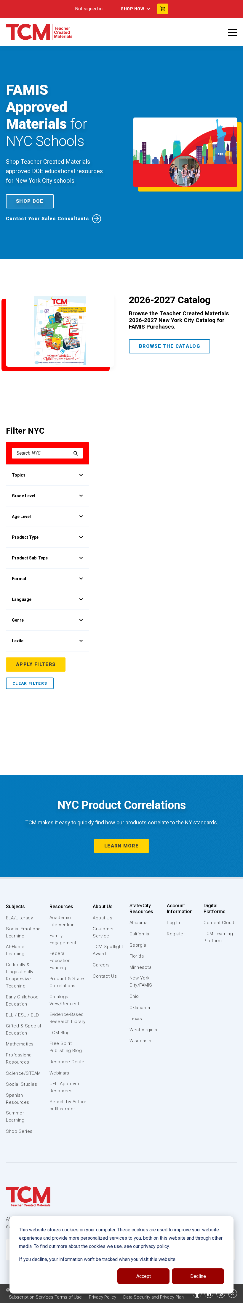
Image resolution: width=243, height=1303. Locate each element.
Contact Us (105, 976)
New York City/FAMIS (141, 981)
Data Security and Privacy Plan (153, 1297)
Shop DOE (30, 201)
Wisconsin (140, 1040)
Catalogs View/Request (64, 1000)
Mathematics (20, 1044)
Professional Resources (19, 1058)
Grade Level (23, 495)
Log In (173, 922)
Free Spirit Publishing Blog (65, 1047)
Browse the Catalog (169, 346)
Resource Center (67, 1061)
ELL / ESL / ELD (22, 1015)
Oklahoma (140, 1007)
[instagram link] (220, 1293)
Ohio (134, 996)
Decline (198, 1276)
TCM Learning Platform (218, 937)
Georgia (138, 945)
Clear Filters (29, 683)
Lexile (17, 640)
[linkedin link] (208, 1293)
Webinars (59, 1073)
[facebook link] (197, 1293)
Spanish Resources (17, 1099)
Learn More (121, 846)
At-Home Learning (15, 950)
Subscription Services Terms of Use (45, 1297)
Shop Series (19, 1131)
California (139, 934)
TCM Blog (59, 1032)
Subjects (15, 906)
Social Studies (21, 1084)
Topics (18, 475)
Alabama (139, 922)
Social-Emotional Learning (23, 932)
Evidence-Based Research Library (67, 1018)
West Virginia (143, 1029)
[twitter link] (232, 1293)
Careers (101, 965)
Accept (143, 1276)
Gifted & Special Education (23, 1029)
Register (176, 934)
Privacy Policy (102, 1297)
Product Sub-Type (30, 558)
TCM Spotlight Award (108, 950)
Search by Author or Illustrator (68, 1105)
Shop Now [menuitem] (132, 9)
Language (21, 599)
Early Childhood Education (22, 1000)
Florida (137, 956)
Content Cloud (219, 922)
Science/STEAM (23, 1073)
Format (19, 578)
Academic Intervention (62, 921)
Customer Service (103, 932)
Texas (136, 1018)
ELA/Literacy (19, 918)
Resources (61, 906)
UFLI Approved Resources (65, 1087)
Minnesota (141, 967)
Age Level (21, 516)
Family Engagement (62, 939)
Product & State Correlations (66, 982)
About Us (103, 906)
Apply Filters (35, 664)
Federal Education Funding (60, 960)
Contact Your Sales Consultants (47, 218)
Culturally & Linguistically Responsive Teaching (19, 975)
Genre (18, 620)
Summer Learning (15, 1116)
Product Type (25, 537)
